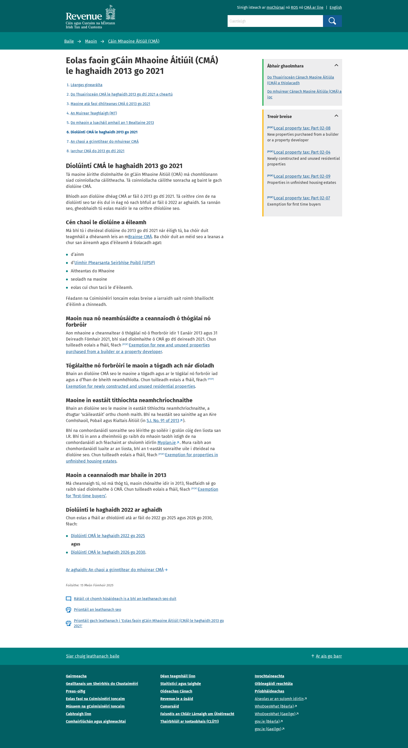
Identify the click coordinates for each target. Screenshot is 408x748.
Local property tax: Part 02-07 (302, 198)
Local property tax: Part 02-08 (302, 128)
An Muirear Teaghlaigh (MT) (94, 113)
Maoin (91, 41)
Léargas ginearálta (86, 85)
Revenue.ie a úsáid (176, 699)
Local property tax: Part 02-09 (302, 176)
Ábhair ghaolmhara (285, 66)
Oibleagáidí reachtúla (274, 683)
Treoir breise (279, 116)
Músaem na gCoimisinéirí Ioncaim (95, 706)
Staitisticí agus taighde (180, 683)
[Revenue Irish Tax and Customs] (90, 16)
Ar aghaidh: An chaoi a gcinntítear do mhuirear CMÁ (115, 569)
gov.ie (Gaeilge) (268, 729)
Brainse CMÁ (140, 236)
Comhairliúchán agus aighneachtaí (96, 721)
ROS (294, 7)
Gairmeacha (76, 676)
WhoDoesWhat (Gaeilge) (275, 714)
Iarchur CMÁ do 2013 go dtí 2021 (97, 151)
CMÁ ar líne (313, 7)
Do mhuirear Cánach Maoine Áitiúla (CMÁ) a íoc (304, 94)
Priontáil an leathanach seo (97, 609)
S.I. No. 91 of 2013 (163, 420)
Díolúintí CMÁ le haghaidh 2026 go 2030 (108, 552)
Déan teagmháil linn (177, 676)
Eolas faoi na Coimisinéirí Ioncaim (95, 699)
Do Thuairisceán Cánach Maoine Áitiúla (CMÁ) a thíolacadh (300, 80)
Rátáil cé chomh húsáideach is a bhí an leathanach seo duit (125, 598)
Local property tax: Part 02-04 (302, 152)
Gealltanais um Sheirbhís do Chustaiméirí (102, 683)
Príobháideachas (269, 691)
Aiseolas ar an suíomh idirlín (279, 699)
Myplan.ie (166, 442)
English (336, 7)
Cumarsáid (169, 706)
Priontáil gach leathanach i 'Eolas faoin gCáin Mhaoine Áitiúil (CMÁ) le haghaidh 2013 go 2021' (149, 623)
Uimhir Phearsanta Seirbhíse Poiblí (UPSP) (114, 262)
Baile (69, 41)
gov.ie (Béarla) (267, 721)
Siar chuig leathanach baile (92, 656)
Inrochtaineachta (269, 676)
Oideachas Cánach (176, 691)
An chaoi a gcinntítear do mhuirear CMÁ (105, 141)
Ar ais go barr (329, 656)
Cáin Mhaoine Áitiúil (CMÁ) (133, 41)
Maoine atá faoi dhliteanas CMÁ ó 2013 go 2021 (110, 103)
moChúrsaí (276, 7)
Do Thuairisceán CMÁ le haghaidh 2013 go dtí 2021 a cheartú (122, 94)
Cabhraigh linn (78, 714)
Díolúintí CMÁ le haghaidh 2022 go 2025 (108, 535)
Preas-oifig (75, 691)
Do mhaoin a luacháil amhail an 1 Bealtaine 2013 (112, 122)
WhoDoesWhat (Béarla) (274, 706)
